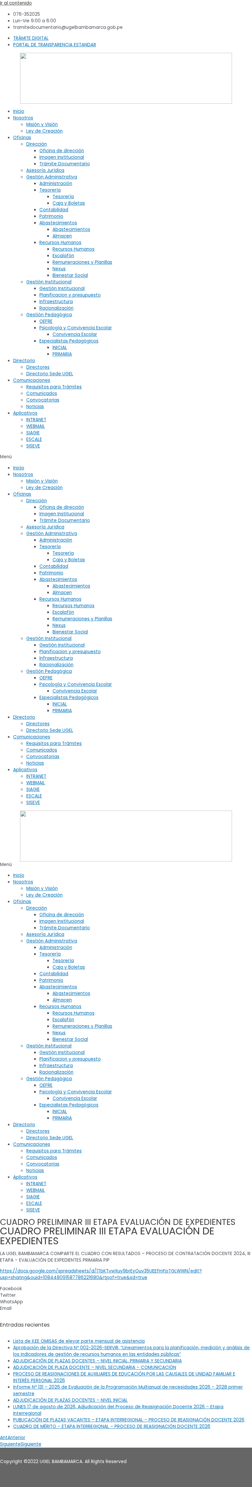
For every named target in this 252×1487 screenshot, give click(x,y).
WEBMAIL (35, 426)
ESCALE (34, 439)
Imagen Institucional (61, 157)
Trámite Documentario (64, 164)
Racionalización (56, 308)
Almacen (62, 236)
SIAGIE (33, 433)
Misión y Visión (42, 124)
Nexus (59, 269)
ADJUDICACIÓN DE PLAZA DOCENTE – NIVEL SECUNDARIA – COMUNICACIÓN (94, 1367)
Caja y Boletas (68, 203)
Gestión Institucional (49, 282)
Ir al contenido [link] (16, 3)
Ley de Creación (44, 131)
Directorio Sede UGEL (49, 374)
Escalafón (63, 256)
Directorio (24, 361)
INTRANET (36, 420)
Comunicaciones (31, 380)
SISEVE (33, 446)
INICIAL (59, 347)
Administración (55, 183)
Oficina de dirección (61, 151)
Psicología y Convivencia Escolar (75, 328)
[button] (126, 457)
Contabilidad (53, 210)
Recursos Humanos (60, 242)
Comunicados (41, 393)
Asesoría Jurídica (45, 170)
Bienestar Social (70, 275)
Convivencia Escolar (74, 334)
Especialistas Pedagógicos (68, 341)
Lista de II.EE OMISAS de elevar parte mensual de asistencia (79, 1341)
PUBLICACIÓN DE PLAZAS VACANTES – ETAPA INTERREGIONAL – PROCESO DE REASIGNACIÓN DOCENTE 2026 (128, 1420)
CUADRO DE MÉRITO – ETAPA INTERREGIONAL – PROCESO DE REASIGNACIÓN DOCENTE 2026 (111, 1426)
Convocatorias (42, 400)
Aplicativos (25, 413)
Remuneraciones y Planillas (82, 262)
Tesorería (50, 190)
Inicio (18, 111)
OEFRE (45, 321)
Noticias (35, 406)
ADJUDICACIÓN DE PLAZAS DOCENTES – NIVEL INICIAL (70, 1400)
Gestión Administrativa (51, 177)
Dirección (36, 144)
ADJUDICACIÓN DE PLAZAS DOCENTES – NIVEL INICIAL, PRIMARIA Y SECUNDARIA (97, 1361)
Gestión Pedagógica (49, 315)
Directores (38, 367)
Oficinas (22, 137)
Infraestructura (56, 302)
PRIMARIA (62, 354)
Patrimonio (51, 216)
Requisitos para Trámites (54, 387)
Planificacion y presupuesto (70, 295)
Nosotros (23, 118)
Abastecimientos (58, 223)
